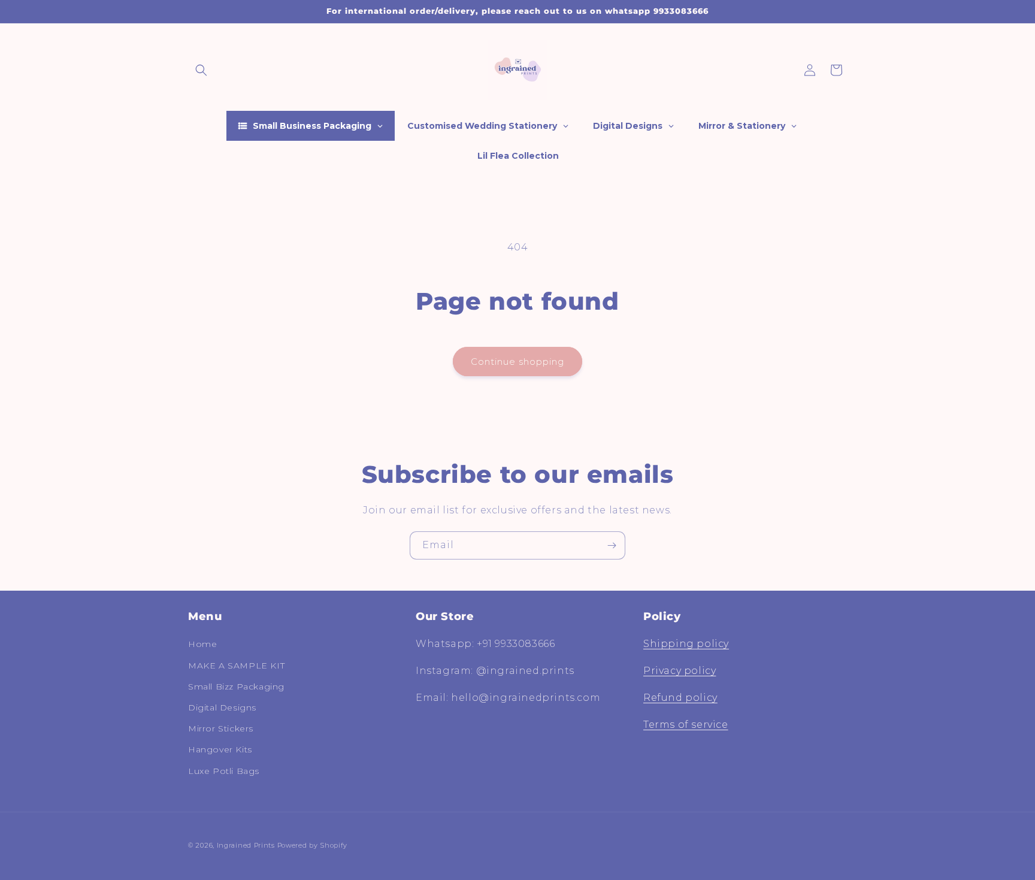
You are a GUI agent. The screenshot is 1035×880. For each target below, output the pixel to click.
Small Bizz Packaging (236, 686)
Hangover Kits (220, 749)
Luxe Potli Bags (223, 771)
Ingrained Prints (246, 845)
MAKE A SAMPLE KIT (236, 665)
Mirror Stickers (220, 728)
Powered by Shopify (312, 845)
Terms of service (685, 724)
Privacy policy (679, 670)
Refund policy (680, 697)
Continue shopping (517, 361)
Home (202, 644)
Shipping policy (686, 643)
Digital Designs (222, 707)
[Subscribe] (611, 545)
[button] (201, 70)
